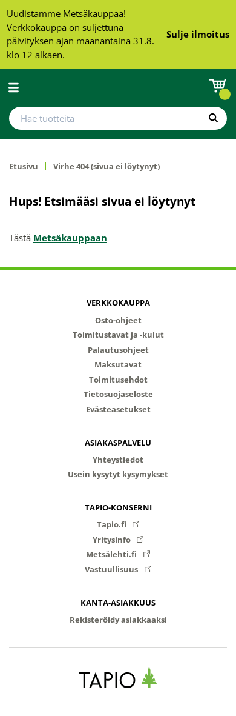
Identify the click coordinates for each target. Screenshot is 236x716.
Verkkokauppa (118, 302)
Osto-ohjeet (118, 320)
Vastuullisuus (112, 569)
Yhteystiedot (118, 459)
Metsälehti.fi (112, 554)
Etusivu (23, 166)
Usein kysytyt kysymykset (118, 474)
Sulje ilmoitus (197, 34)
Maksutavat (118, 364)
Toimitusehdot (118, 379)
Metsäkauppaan (70, 238)
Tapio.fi (112, 524)
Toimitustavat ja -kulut (118, 334)
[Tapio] (118, 677)
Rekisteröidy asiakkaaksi (118, 619)
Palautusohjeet (118, 349)
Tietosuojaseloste (118, 394)
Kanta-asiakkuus (118, 602)
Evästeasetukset (118, 409)
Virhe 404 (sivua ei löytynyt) (106, 166)
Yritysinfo (113, 539)
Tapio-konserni (118, 507)
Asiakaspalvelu (118, 442)
